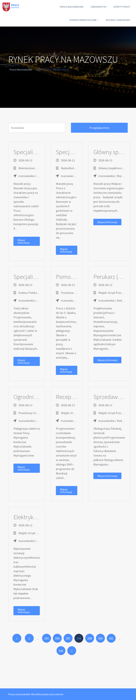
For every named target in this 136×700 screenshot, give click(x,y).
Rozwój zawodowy (118, 20)
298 (79, 638)
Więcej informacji (24, 241)
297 (68, 638)
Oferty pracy (121, 6)
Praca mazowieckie (71, 6)
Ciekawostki (98, 6)
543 (61, 651)
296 (57, 638)
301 (111, 638)
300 (100, 638)
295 (46, 638)
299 (89, 638)
